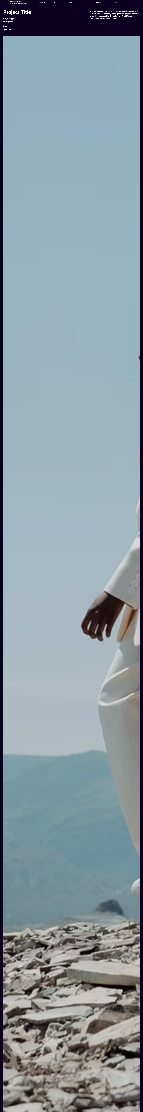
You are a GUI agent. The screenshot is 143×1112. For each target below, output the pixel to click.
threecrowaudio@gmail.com (18, 3)
